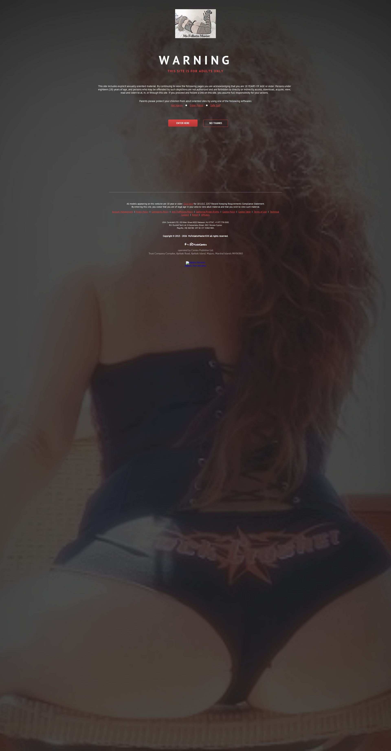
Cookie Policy (228, 211)
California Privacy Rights (207, 211)
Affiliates (205, 215)
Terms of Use (260, 211)
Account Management (122, 211)
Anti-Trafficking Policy (182, 211)
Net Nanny (177, 105)
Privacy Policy (141, 211)
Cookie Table (244, 211)
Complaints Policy (160, 211)
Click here (188, 204)
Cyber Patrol (196, 105)
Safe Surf (215, 105)
